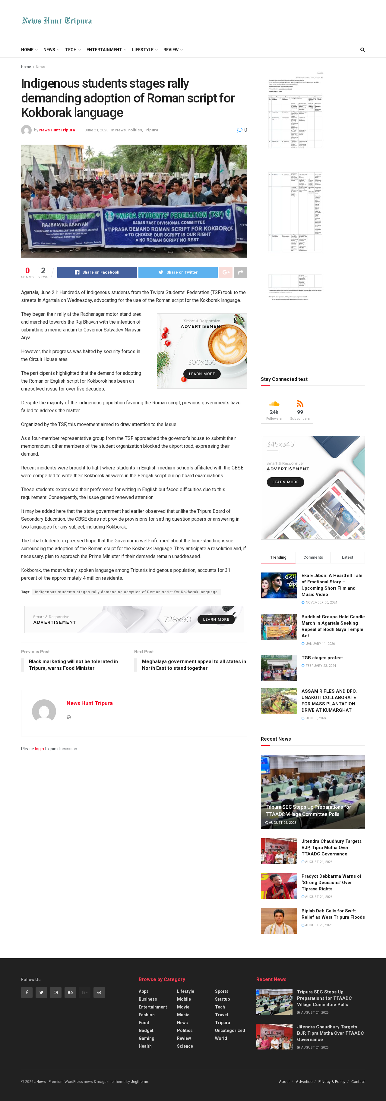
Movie (183, 1007)
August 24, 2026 (282, 823)
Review (171, 49)
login (39, 748)
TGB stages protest (322, 657)
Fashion (147, 1014)
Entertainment (104, 49)
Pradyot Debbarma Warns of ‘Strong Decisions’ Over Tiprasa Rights (332, 883)
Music (183, 1014)
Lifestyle (142, 49)
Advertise (304, 1081)
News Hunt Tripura (57, 130)
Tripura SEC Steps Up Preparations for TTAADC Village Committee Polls (324, 998)
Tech (71, 49)
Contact (358, 1081)
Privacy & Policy (331, 1081)
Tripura (151, 130)
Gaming (146, 1038)
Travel (221, 1014)
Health (145, 1046)
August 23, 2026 (318, 925)
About (284, 1081)
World (221, 1038)
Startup (222, 999)
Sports (222, 991)
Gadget (146, 1030)
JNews (40, 1082)
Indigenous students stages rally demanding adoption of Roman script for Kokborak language (126, 592)
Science (185, 1046)
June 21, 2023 (97, 130)
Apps (144, 991)
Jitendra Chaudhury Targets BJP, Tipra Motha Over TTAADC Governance (332, 848)
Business (148, 999)
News (49, 49)
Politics (135, 130)
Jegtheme (139, 1082)
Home (27, 49)
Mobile (184, 999)
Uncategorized (230, 1030)
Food (144, 1022)
